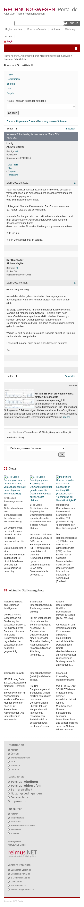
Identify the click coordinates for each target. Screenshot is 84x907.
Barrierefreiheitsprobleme (23, 825)
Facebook (15, 765)
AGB (13, 761)
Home (7, 55)
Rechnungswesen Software (56, 55)
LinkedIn (15, 769)
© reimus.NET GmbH (14, 901)
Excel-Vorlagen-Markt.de (22, 889)
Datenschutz (19, 797)
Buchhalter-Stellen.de (21, 870)
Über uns (15, 754)
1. (75, 183)
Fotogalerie (13, 175)
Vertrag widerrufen (26, 785)
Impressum (18, 801)
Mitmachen (16, 821)
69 (16, 151)
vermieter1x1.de (18, 885)
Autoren (55, 29)
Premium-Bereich (36, 29)
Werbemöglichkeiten (20, 757)
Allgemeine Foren (30, 55)
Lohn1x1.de (16, 881)
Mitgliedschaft (17, 817)
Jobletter (15, 833)
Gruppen (12, 171)
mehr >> (67, 417)
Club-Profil (13, 164)
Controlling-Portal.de (20, 874)
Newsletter (16, 829)
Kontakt (14, 750)
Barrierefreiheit (21, 789)
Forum (15, 55)
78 (16, 268)
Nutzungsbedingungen (26, 793)
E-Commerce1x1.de (20, 878)
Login (10, 41)
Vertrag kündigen (24, 781)
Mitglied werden (13, 29)
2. (75, 283)
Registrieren (13, 79)
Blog (10, 168)
